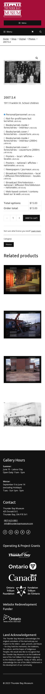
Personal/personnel (20, 114)
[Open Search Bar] (40, 32)
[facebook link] (5, 532)
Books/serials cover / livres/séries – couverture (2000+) (21, 150)
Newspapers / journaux (22, 169)
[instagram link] (11, 532)
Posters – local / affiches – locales (19, 157)
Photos (9, 244)
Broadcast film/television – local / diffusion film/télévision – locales (22, 176)
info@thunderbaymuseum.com (18, 523)
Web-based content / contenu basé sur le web (21, 193)
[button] (36, 58)
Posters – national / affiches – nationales (21, 164)
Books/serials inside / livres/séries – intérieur (20, 126)
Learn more (36, 231)
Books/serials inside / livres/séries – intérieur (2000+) (20, 141)
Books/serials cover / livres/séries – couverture (21, 133)
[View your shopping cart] (32, 32)
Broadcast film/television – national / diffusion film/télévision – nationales (22, 185)
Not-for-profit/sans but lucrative (17, 120)
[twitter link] (22, 532)
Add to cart (31, 217)
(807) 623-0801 (11, 520)
